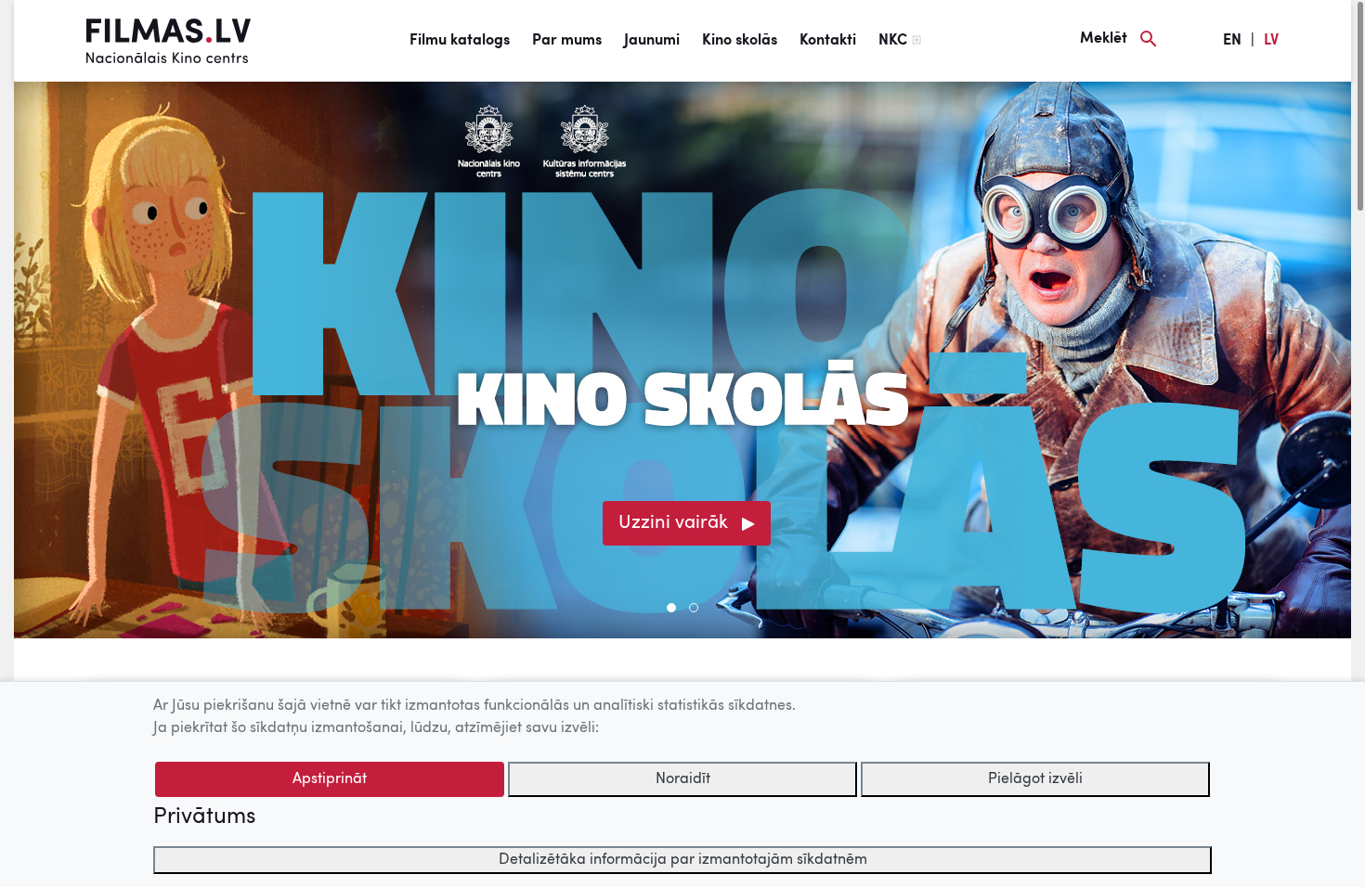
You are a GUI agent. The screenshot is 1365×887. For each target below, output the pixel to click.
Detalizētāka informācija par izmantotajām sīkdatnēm (683, 860)
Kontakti (828, 40)
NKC (892, 40)
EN (1232, 40)
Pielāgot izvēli (1035, 779)
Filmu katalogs (460, 40)
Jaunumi (652, 40)
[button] (671, 607)
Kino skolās (739, 40)
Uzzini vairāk (673, 523)
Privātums (204, 817)
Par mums (567, 40)
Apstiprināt (329, 779)
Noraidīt (683, 779)
